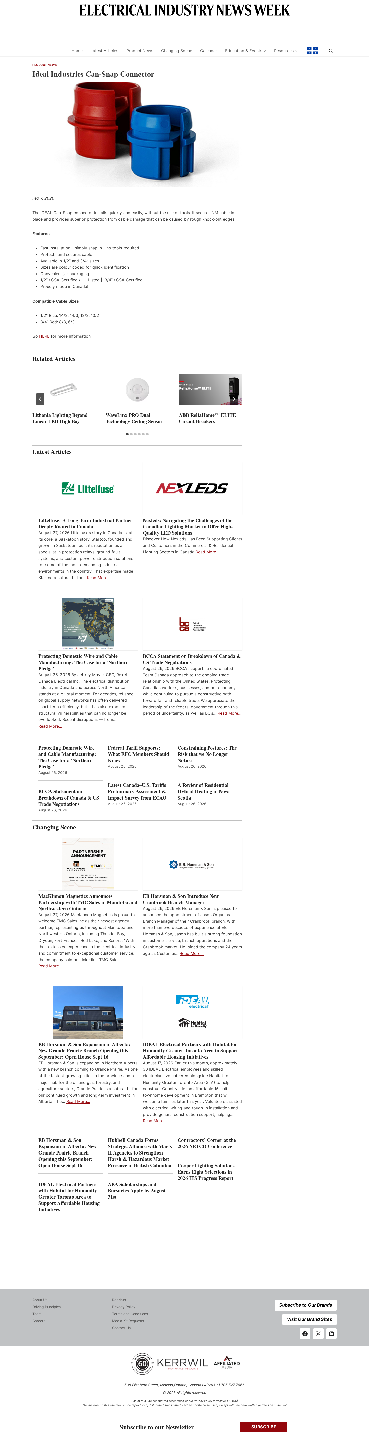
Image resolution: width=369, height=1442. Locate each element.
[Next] (234, 399)
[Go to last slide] (40, 399)
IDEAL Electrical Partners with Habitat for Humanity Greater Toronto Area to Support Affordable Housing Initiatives (190, 1050)
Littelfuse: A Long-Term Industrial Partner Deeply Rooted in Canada (85, 523)
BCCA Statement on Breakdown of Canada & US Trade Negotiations (192, 659)
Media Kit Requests (128, 1321)
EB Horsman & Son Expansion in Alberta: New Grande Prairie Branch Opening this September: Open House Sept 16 (84, 1050)
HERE (44, 336)
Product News (139, 50)
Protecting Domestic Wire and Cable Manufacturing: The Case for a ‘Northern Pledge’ (83, 662)
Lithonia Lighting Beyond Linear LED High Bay (60, 418)
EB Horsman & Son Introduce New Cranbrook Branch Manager (181, 899)
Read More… (99, 577)
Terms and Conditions (130, 1314)
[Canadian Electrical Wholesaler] (48, 50)
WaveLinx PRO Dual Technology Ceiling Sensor (134, 418)
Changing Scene (176, 50)
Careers (38, 1321)
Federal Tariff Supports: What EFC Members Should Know (138, 754)
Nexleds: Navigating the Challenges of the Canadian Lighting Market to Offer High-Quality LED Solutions (188, 526)
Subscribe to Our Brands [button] (305, 1305)
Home (77, 50)
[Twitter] (318, 1333)
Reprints (119, 1299)
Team (36, 1314)
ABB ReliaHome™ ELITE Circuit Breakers (207, 418)
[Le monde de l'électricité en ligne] (312, 50)
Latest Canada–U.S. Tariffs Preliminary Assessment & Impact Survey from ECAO (137, 791)
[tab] (127, 434)
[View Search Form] (331, 50)
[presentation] (64, 390)
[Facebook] (305, 1333)
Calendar (208, 50)
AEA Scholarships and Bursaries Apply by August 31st (137, 1190)
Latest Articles (104, 50)
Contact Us (121, 1328)
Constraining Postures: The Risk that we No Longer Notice (207, 754)
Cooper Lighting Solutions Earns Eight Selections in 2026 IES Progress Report (206, 1171)
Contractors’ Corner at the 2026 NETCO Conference (207, 1143)
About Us (39, 1299)
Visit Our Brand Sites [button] (309, 1319)
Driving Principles (46, 1307)
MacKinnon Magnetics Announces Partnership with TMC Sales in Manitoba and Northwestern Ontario (87, 902)
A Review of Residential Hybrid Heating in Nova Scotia (204, 791)
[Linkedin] (331, 1333)
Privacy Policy (123, 1307)
